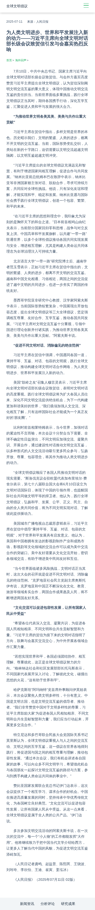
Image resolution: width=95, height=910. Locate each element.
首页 (9, 60)
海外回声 (20, 60)
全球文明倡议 (17, 6)
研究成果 (68, 904)
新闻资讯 (27, 904)
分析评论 (48, 904)
